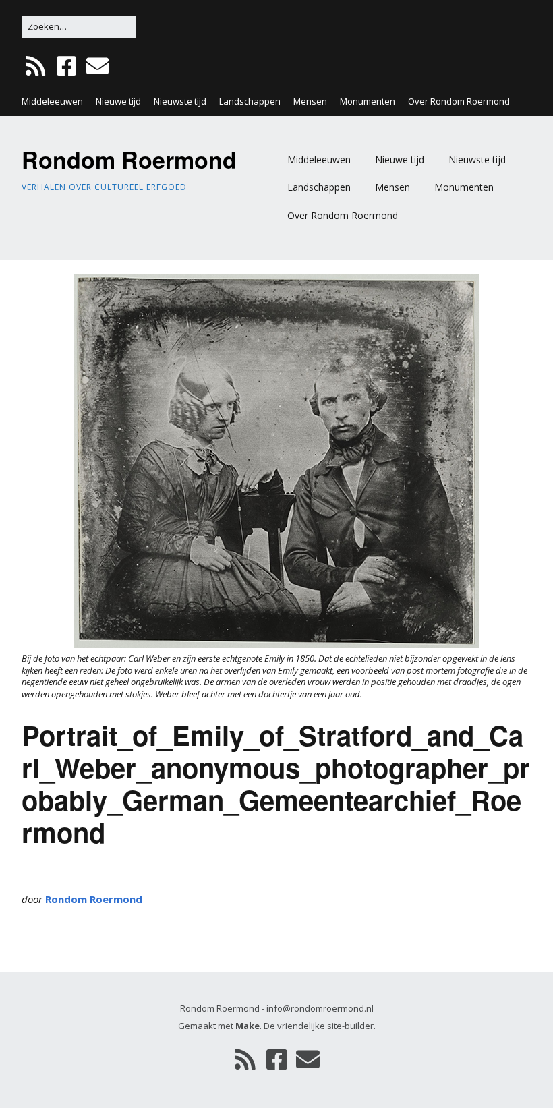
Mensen (310, 101)
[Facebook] (66, 66)
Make (247, 1026)
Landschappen (250, 101)
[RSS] (37, 66)
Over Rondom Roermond (459, 101)
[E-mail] (97, 66)
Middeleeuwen (52, 101)
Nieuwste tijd (180, 101)
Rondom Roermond (129, 159)
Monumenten (367, 101)
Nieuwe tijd (118, 101)
